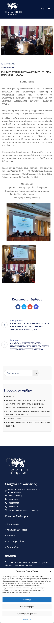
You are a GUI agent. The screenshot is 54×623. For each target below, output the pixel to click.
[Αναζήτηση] (36, 373)
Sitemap (11, 535)
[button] (50, 571)
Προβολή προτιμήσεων (27, 613)
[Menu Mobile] (49, 9)
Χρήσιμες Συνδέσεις (17, 530)
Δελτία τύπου (7, 67)
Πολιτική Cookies (15, 541)
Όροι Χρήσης (27, 619)
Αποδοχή (27, 600)
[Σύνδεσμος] (17, 306)
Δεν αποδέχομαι (27, 606)
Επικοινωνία (13, 524)
